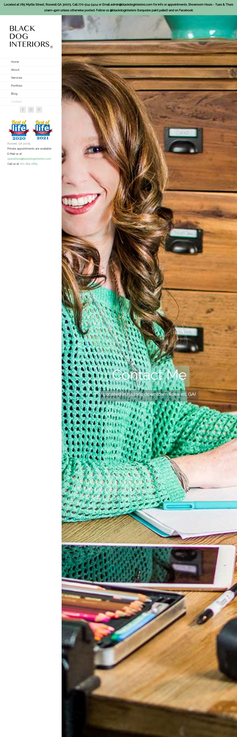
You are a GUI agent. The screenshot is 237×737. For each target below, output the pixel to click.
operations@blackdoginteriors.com (29, 158)
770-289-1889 (28, 163)
